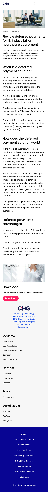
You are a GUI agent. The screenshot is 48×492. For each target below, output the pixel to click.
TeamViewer (8, 397)
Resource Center (10, 359)
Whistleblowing (24, 466)
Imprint (24, 434)
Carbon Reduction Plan (24, 471)
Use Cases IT (8, 341)
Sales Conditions (24, 450)
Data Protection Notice (24, 439)
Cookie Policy (24, 444)
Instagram (7, 420)
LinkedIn (6, 411)
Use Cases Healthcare (12, 350)
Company (7, 355)
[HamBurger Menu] (42, 3)
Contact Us (8, 378)
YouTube (6, 416)
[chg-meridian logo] (16, 3)
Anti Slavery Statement (24, 455)
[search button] (35, 3)
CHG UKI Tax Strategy (24, 461)
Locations (7, 374)
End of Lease (24, 477)
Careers (6, 382)
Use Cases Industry (11, 346)
